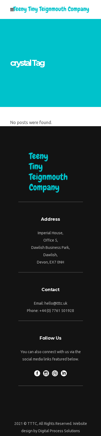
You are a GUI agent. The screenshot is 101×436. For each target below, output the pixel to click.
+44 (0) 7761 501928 (56, 310)
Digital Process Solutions (59, 431)
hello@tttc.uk (55, 303)
